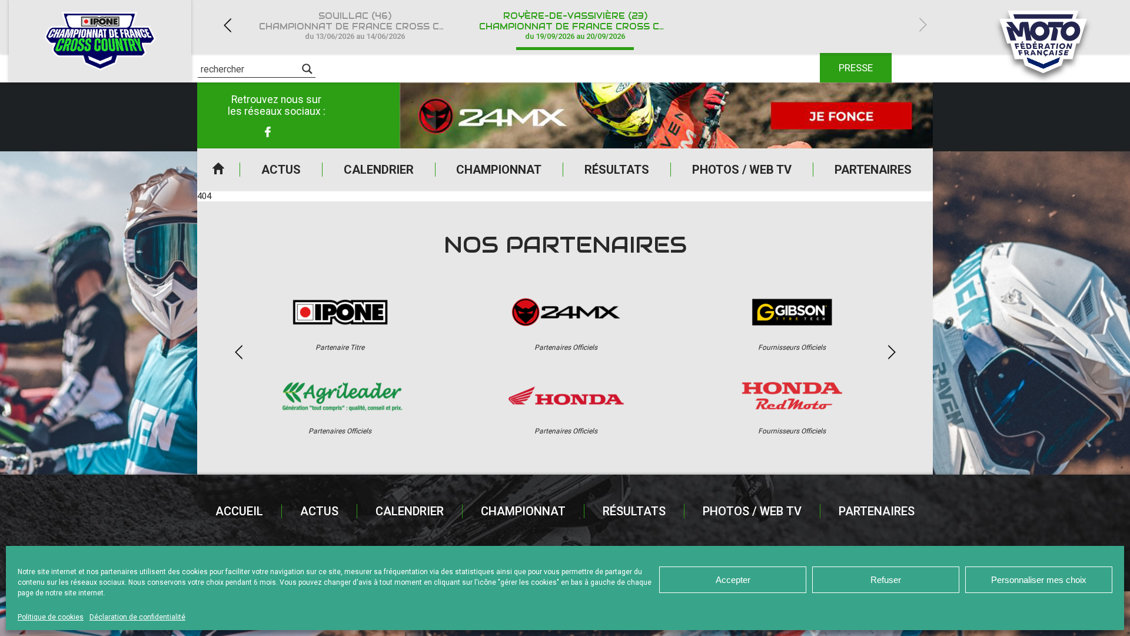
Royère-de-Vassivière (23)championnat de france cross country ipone (582, 26)
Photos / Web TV (742, 170)
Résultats (616, 170)
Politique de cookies (51, 617)
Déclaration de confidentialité (137, 617)
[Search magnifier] (307, 69)
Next (922, 25)
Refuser (885, 580)
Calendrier (379, 170)
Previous (227, 25)
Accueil (218, 170)
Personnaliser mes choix (1038, 580)
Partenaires (873, 170)
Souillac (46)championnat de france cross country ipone (362, 26)
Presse (856, 68)
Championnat (498, 170)
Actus (281, 170)
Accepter (733, 580)
